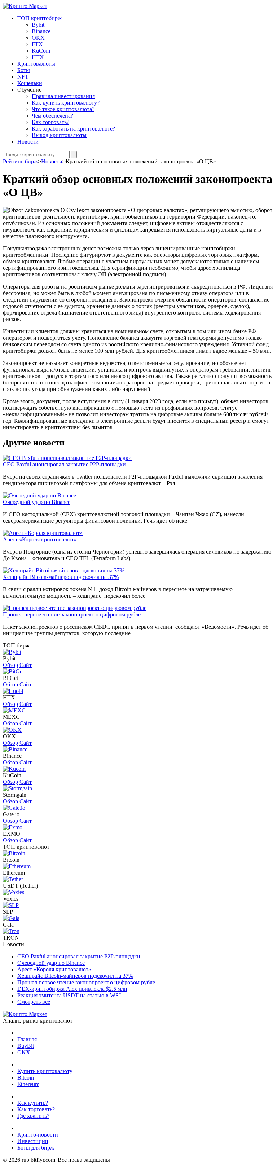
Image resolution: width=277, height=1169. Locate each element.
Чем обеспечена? (52, 116)
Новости (28, 142)
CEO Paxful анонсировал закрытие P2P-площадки (64, 464)
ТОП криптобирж (39, 18)
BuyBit (25, 1046)
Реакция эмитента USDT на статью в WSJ (69, 995)
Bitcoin (11, 860)
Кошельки (29, 83)
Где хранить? (33, 1116)
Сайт (25, 665)
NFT (22, 77)
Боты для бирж (35, 1147)
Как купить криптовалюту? (66, 103)
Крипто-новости (37, 1134)
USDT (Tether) (20, 886)
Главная (27, 1039)
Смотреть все (33, 1002)
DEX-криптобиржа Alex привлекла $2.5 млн (72, 989)
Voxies (10, 899)
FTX (37, 44)
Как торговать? (50, 122)
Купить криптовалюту (44, 1071)
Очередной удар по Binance (36, 502)
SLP (8, 912)
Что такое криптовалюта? (63, 109)
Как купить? (32, 1103)
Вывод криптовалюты (59, 135)
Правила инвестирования (63, 96)
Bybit (38, 25)
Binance (41, 31)
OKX (38, 38)
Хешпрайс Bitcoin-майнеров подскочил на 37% (61, 577)
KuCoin (41, 51)
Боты (23, 70)
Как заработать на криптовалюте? (73, 129)
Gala (8, 925)
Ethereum (14, 873)
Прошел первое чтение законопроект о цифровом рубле (72, 614)
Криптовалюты (36, 64)
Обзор (10, 665)
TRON (11, 938)
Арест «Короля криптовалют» (40, 539)
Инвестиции (32, 1141)
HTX (38, 57)
